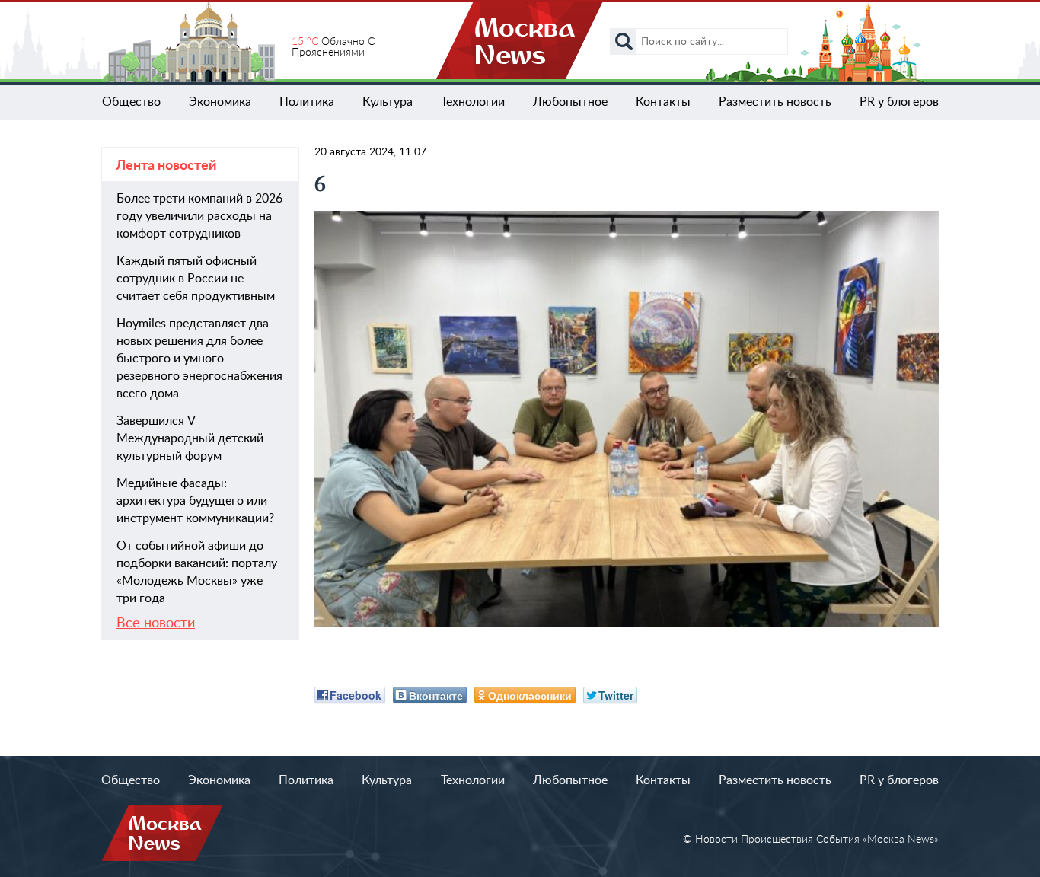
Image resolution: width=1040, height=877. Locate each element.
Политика (306, 102)
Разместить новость (775, 102)
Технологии (473, 102)
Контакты (663, 102)
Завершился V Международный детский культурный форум (189, 438)
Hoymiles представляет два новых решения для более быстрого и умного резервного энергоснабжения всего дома (199, 358)
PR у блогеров (899, 102)
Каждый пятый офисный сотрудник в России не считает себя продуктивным (195, 278)
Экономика (220, 102)
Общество (131, 102)
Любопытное (570, 102)
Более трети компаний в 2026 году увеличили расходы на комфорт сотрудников (199, 216)
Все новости (155, 623)
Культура (387, 102)
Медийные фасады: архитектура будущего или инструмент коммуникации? (195, 501)
